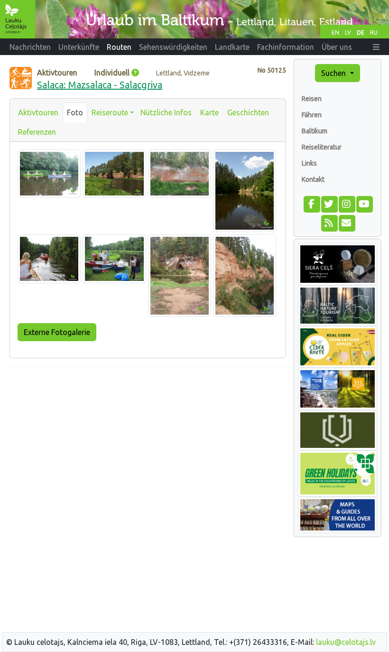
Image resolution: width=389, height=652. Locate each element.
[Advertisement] (147, 440)
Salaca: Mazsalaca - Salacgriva (99, 84)
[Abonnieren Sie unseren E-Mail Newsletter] (346, 222)
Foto (75, 112)
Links (309, 163)
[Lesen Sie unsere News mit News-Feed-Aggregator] (329, 222)
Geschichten (248, 112)
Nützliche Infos (166, 112)
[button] (376, 47)
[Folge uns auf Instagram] (346, 203)
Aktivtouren (38, 112)
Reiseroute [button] (110, 112)
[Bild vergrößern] (49, 173)
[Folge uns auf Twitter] (329, 203)
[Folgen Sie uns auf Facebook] (311, 203)
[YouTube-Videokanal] (364, 203)
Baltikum (314, 131)
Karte (209, 112)
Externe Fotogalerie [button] (57, 332)
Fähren (312, 115)
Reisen (312, 98)
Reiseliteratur (322, 147)
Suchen (334, 73)
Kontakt (313, 179)
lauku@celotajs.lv (346, 642)
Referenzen (37, 132)
